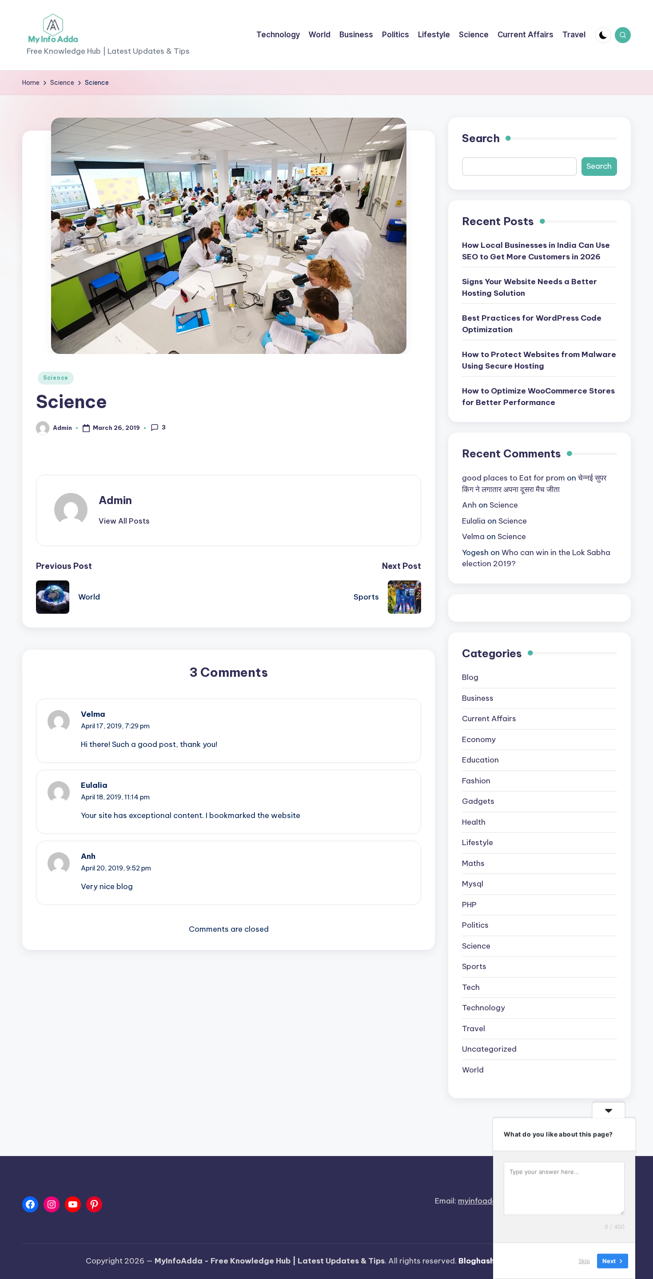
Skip (584, 1260)
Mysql (472, 884)
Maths (473, 863)
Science (55, 377)
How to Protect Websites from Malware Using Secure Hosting (539, 360)
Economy (479, 739)
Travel (473, 1028)
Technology (483, 1008)
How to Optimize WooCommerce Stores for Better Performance (538, 396)
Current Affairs (489, 718)
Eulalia (94, 785)
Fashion (476, 781)
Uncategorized (489, 1049)
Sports (474, 966)
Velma (93, 714)
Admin (115, 500)
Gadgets (478, 801)
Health (474, 822)
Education (480, 760)
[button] (124, 520)
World (473, 1070)
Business (478, 698)
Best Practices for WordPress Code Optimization (531, 323)
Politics (475, 925)
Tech (471, 987)
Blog (470, 677)
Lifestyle (477, 842)
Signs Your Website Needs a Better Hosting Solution (529, 287)
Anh (88, 856)
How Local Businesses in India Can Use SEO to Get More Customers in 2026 (536, 251)
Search (481, 138)
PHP (469, 905)
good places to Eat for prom (513, 478)
